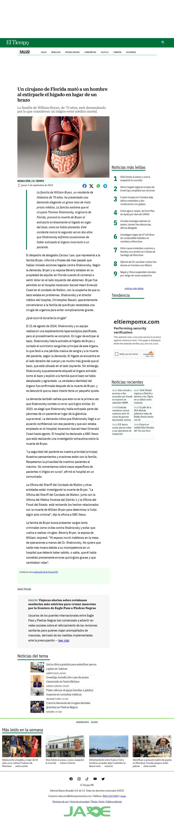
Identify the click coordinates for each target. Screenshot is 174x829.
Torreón (117, 52)
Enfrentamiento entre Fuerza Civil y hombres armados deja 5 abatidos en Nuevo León (107, 763)
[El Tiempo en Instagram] (81, 779)
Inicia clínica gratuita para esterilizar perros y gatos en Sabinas (71, 666)
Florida (27, 588)
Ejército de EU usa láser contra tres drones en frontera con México (138, 263)
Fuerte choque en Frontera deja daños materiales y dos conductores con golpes (136, 200)
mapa (123, 796)
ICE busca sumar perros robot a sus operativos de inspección (121, 429)
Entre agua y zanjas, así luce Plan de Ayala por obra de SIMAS (137, 212)
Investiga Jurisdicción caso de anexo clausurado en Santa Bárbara (67, 679)
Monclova (55, 52)
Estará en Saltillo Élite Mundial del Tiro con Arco (144, 427)
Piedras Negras (72, 52)
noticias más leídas (134, 288)
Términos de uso (60, 801)
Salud (25, 51)
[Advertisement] (87, 19)
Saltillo (105, 52)
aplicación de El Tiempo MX (46, 572)
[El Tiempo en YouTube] (97, 779)
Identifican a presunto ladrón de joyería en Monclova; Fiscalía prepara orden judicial (152, 763)
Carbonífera (90, 52)
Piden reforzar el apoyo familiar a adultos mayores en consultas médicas (69, 692)
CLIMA (95, 722)
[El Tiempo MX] (17, 44)
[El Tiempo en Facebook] (73, 779)
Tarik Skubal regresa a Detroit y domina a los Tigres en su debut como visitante (143, 396)
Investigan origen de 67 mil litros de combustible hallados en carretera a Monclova (137, 238)
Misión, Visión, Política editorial (106, 801)
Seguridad (131, 52)
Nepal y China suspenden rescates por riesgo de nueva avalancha (138, 273)
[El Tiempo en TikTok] (89, 779)
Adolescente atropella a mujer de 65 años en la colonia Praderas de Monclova (20, 763)
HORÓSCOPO (83, 722)
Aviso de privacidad (79, 801)
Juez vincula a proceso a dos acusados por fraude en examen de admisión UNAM (122, 396)
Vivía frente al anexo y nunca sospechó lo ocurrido (135, 178)
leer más (63, 640)
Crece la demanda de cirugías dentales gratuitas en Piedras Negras (68, 705)
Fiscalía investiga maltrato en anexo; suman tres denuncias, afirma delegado (135, 224)
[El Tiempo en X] (103, 779)
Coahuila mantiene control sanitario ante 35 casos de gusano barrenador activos (121, 413)
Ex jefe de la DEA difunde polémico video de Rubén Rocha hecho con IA (143, 413)
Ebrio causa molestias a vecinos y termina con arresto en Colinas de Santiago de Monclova (137, 251)
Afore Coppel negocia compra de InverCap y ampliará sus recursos (137, 188)
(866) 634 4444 (110, 796)
